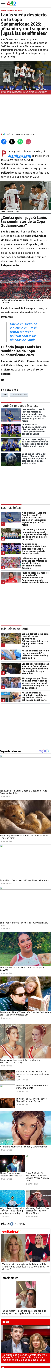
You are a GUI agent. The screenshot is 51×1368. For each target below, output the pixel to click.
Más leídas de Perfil (14, 629)
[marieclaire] (25, 1279)
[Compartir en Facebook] (4, 141)
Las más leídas (11, 508)
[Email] (28, 141)
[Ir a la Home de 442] (11, 4)
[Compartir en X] (12, 141)
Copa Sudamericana (19, 395)
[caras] (25, 1323)
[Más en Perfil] (17, 1224)
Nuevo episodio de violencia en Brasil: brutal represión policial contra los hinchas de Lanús (24, 332)
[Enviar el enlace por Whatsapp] (20, 141)
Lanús (4, 395)
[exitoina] (25, 1232)
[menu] (3, 3)
